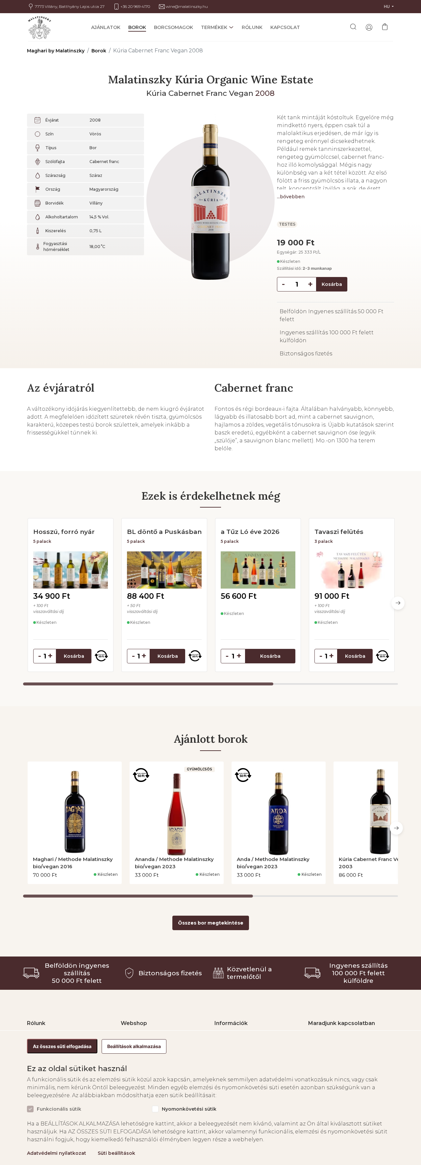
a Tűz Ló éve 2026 (250, 532)
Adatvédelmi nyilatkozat (56, 1153)
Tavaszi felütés (338, 532)
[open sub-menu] (230, 27)
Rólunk (252, 27)
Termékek (214, 27)
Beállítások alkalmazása (134, 1046)
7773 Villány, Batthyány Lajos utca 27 (70, 6)
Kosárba (332, 284)
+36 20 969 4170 (135, 6)
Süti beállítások (116, 1153)
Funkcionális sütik (59, 1109)
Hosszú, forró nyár (64, 532)
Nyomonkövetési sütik (189, 1109)
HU (387, 6)
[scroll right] (398, 603)
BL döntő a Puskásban (164, 532)
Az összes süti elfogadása (62, 1046)
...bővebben (291, 197)
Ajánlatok (105, 27)
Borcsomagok (173, 27)
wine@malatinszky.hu (187, 6)
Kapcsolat (285, 27)
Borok (137, 27)
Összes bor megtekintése (210, 923)
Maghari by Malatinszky (56, 50)
